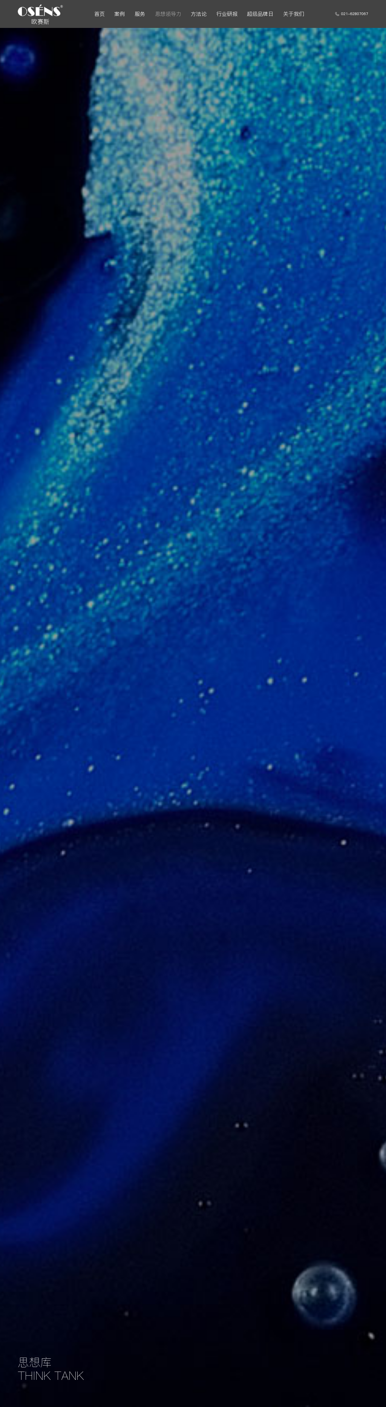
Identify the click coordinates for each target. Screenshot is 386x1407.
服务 (140, 14)
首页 (99, 14)
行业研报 (226, 14)
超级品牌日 (260, 14)
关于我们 (293, 14)
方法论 (199, 14)
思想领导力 (168, 14)
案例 (119, 14)
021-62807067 (354, 13)
